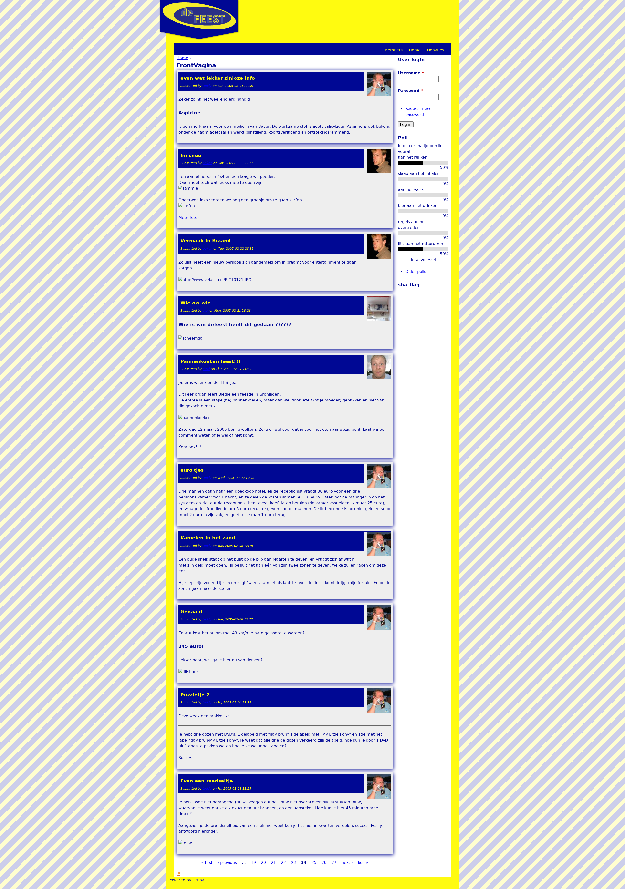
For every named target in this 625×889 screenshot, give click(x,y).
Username (411, 73)
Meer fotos (188, 217)
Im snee (190, 155)
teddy (207, 86)
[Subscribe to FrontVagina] (178, 874)
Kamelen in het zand (207, 538)
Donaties (435, 50)
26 (324, 862)
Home (182, 58)
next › (347, 862)
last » (363, 862)
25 (314, 862)
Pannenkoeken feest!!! (210, 361)
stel (205, 310)
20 (263, 862)
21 (273, 862)
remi (206, 369)
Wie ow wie (195, 303)
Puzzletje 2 (194, 695)
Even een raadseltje (206, 781)
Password (410, 90)
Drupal (198, 880)
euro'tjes (192, 470)
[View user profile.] (379, 95)
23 (293, 862)
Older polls (415, 271)
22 (283, 862)
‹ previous (227, 862)
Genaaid (191, 612)
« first (206, 862)
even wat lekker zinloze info (217, 78)
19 (253, 862)
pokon (207, 163)
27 (334, 862)
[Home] (199, 16)
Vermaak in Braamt (205, 241)
